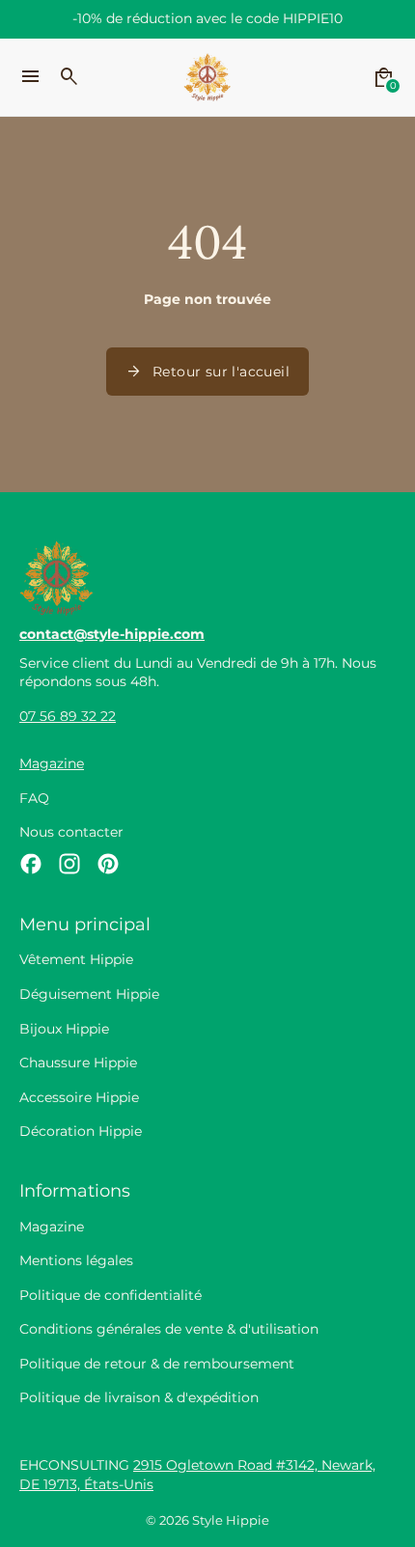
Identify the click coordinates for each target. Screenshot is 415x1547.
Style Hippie (230, 1520)
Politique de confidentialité (110, 1295)
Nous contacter (71, 832)
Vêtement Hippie (76, 959)
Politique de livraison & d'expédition (139, 1397)
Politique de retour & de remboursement (156, 1363)
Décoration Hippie (80, 1131)
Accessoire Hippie (79, 1097)
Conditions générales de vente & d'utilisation (168, 1329)
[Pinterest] (108, 863)
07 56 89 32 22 (67, 716)
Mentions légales (76, 1260)
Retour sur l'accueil (207, 371)
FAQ (34, 798)
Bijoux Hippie (64, 1028)
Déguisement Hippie (89, 994)
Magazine (51, 763)
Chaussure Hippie (78, 1062)
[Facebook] (30, 863)
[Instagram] (69, 863)
